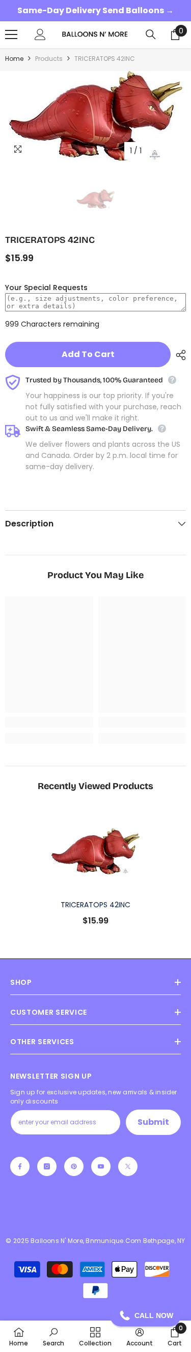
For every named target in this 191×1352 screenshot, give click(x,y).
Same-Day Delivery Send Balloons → (95, 10)
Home (14, 58)
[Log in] (40, 34)
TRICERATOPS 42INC (95, 905)
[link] (49, 722)
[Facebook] (20, 1166)
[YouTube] (101, 1166)
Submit (153, 1122)
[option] (95, 116)
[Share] (178, 355)
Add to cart (88, 354)
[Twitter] (128, 1166)
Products (49, 58)
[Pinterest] (74, 1166)
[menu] (11, 34)
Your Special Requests (46, 287)
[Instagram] (47, 1166)
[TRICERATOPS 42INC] (95, 851)
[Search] (151, 34)
